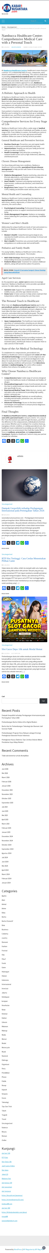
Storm (4, 1098)
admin (20, 456)
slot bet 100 (6, 1153)
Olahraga (5, 1060)
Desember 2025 (7, 790)
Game (4, 967)
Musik (4, 1052)
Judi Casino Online (8, 1166)
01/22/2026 (6, 653)
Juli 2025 (5, 807)
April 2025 (5, 819)
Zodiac (4, 1140)
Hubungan (5, 972)
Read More (5, 682)
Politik (4, 1081)
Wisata (4, 1132)
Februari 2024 (6, 878)
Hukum (4, 976)
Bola (3, 925)
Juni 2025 (5, 811)
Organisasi (5, 1064)
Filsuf (4, 959)
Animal (4, 904)
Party (3, 1068)
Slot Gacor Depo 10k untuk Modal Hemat (22, 649)
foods (4, 963)
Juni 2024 (5, 862)
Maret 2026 (5, 777)
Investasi (5, 988)
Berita (4, 917)
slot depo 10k (15, 653)
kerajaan (5, 1001)
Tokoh (4, 1111)
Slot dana (5, 1170)
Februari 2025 (6, 828)
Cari (3, 696)
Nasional (5, 1056)
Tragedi (4, 1115)
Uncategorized (16, 47)
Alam (3, 900)
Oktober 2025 (6, 798)
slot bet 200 (6, 1208)
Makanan (5, 1026)
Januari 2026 (6, 786)
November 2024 (7, 841)
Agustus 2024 (6, 853)
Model (4, 1043)
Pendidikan (6, 1073)
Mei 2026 (5, 773)
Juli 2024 (5, 857)
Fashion (4, 946)
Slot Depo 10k (7, 1162)
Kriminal (4, 1014)
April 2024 (5, 870)
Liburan (4, 1022)
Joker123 (5, 1174)
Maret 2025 (5, 824)
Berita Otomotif (7, 921)
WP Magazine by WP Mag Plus (33, 1249)
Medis (4, 1035)
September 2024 (7, 849)
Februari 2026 (6, 782)
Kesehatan (5, 1005)
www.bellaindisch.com (9, 1221)
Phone (4, 1077)
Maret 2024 (5, 874)
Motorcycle (6, 1047)
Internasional (6, 984)
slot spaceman (7, 1187)
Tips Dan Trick (7, 1106)
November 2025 (7, 794)
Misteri (4, 1039)
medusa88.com (7, 1204)
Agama (4, 896)
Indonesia (5, 980)
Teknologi (5, 1102)
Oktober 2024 (6, 845)
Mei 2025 (5, 815)
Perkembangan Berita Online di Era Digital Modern (19, 722)
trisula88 (5, 1216)
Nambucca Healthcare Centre (32, 47)
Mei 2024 (5, 866)
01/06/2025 (6, 47)
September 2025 (7, 803)
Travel (4, 1119)
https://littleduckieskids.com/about (14, 1212)
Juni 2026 (5, 769)
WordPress (18, 1249)
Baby (3, 913)
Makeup (4, 1031)
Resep (4, 1085)
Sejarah (4, 1090)
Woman (4, 1136)
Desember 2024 (7, 836)
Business (5, 929)
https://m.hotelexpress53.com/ (13, 1200)
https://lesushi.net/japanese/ (12, 1195)
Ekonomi (5, 942)
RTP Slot (5, 1157)
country (4, 938)
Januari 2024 (6, 883)
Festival (4, 951)
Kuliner (4, 1018)
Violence (5, 1127)
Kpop (3, 1010)
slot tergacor (6, 1191)
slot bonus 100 (7, 1183)
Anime (4, 908)
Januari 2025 (6, 832)
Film (3, 955)
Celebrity (5, 934)
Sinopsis (5, 1094)
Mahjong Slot (6, 1178)
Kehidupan (5, 997)
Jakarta (4, 993)
